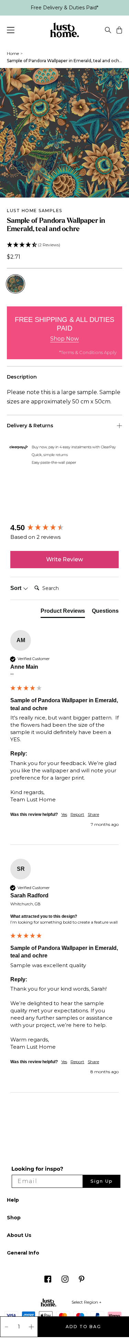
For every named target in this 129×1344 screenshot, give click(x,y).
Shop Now (64, 338)
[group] (64, 528)
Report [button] (77, 814)
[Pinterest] (82, 1281)
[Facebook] (47, 1281)
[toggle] (108, 31)
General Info (23, 1253)
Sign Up (101, 1181)
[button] (64, 245)
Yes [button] (64, 814)
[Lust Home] (64, 31)
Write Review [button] (64, 559)
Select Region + (86, 1302)
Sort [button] (16, 588)
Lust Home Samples (34, 210)
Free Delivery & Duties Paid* (64, 7)
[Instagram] (65, 1281)
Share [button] (93, 814)
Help (13, 1200)
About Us (19, 1235)
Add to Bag (83, 1326)
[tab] (63, 612)
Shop (14, 1217)
